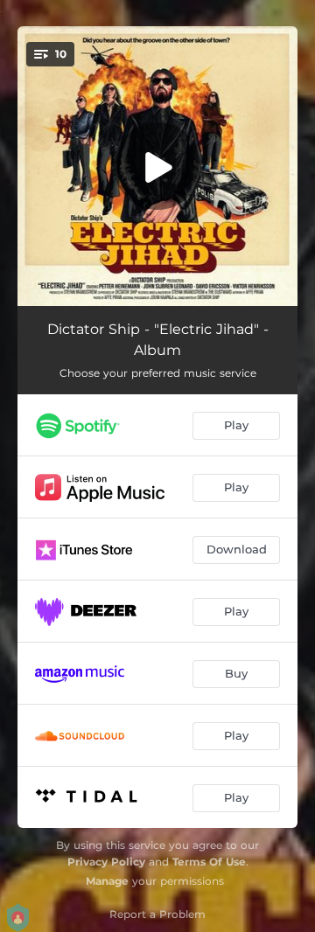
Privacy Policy (106, 861)
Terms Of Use (209, 861)
